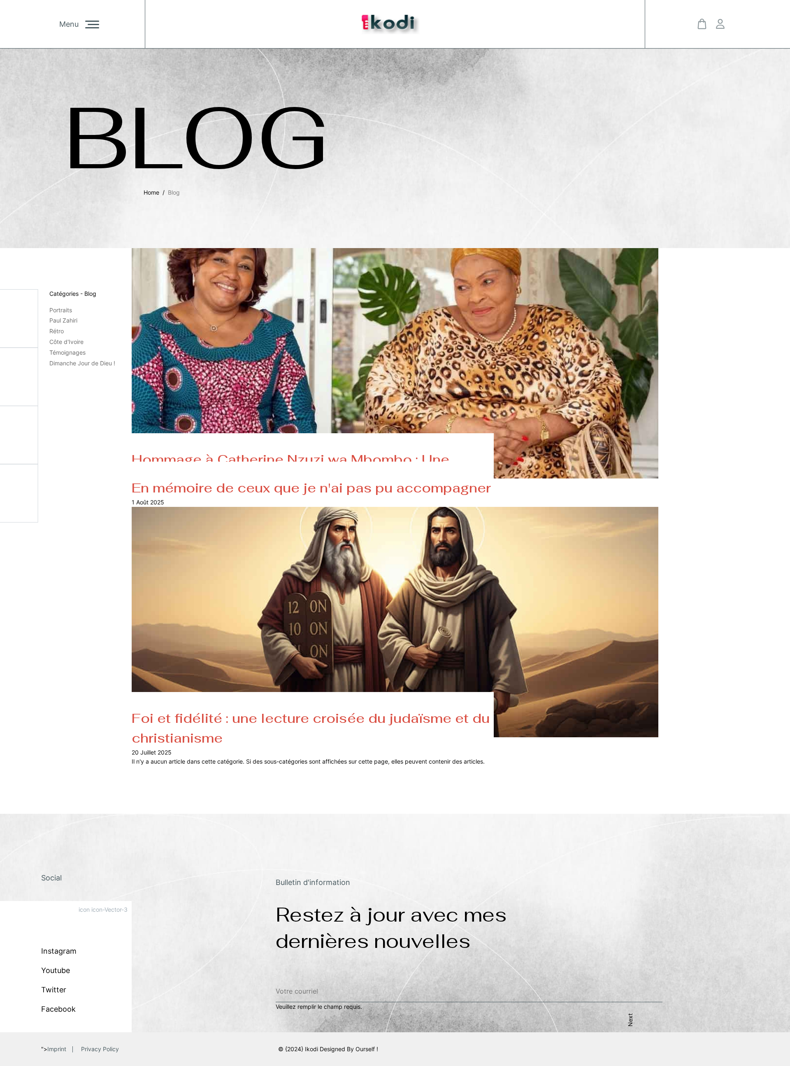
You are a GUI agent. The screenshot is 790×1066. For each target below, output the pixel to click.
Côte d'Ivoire (66, 341)
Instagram (59, 951)
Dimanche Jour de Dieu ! (82, 363)
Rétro (56, 330)
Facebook (58, 1009)
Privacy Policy (100, 1048)
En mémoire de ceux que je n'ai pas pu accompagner (311, 487)
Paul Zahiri (63, 320)
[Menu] (92, 24)
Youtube (55, 970)
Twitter (53, 989)
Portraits (60, 310)
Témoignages (67, 352)
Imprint (56, 1048)
